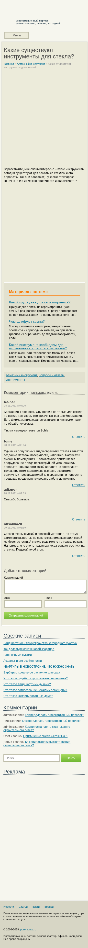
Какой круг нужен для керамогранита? (39, 302)
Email (48, 598)
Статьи (23, 906)
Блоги (36, 906)
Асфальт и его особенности (22, 660)
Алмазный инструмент (21, 375)
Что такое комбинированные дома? (28, 696)
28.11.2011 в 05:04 (15, 445)
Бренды (49, 906)
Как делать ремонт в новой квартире (28, 649)
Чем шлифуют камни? (27, 321)
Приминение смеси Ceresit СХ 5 (45, 736)
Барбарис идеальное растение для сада (31, 672)
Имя (7, 598)
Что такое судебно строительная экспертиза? (35, 678)
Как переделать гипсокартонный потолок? (54, 715)
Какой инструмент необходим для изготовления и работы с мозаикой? (38, 346)
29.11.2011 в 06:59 (15, 527)
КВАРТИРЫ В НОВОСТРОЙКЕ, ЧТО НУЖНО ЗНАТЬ (38, 666)
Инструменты (15, 380)
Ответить (78, 437)
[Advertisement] (44, 120)
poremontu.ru (28, 929)
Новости (8, 906)
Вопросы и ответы (51, 375)
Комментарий (13, 577)
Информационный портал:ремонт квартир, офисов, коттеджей (38, 21)
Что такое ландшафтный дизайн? (27, 684)
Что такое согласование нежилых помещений (35, 690)
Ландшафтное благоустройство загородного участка (40, 643)
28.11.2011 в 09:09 (15, 493)
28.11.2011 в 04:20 (15, 405)
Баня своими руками (17, 655)
